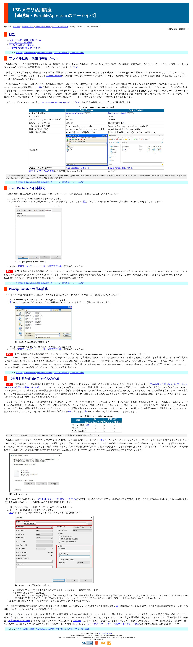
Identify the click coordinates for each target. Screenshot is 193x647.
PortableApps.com (54, 76)
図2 (11, 302)
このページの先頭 (77, 53)
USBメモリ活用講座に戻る (79, 629)
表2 (69, 411)
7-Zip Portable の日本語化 (20, 42)
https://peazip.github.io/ (117, 113)
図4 (11, 512)
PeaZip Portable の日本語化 (21, 45)
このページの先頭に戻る (25, 629)
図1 (84, 201)
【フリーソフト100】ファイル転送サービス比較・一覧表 (112, 624)
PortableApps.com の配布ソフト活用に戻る (52, 629)
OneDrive (77, 620)
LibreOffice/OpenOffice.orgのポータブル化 (61, 102)
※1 (124, 122)
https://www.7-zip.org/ (75, 113)
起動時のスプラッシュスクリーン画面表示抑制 (40, 266)
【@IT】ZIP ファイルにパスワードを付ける (56, 499)
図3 (102, 440)
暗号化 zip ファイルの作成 (41, 171)
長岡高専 (16, 27)
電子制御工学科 (28, 27)
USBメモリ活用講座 (61, 53)
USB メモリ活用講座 (60, 27)
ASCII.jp (73, 67)
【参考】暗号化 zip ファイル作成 (24, 48)
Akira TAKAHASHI (105, 633)
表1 (40, 87)
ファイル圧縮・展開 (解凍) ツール (25, 40)
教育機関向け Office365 (19, 620)
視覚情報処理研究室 (43, 27)
